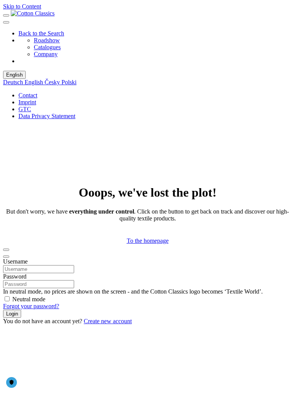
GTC (24, 109)
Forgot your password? (31, 306)
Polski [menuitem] (68, 82)
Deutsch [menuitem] (14, 82)
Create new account (108, 321)
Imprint (27, 102)
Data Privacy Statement (46, 116)
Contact (27, 95)
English (14, 75)
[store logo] (33, 13)
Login (12, 314)
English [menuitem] (35, 82)
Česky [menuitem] (53, 82)
